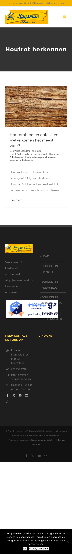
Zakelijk (50, 440)
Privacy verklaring (39, 548)
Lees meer (15, 200)
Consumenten (38, 440)
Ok (25, 548)
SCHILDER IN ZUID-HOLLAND (52, 300)
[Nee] (67, 541)
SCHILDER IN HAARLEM (50, 269)
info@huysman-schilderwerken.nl (46, 3)
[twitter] (13, 395)
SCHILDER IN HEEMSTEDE (50, 284)
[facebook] (7, 395)
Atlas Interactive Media (49, 436)
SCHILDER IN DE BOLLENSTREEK (52, 316)
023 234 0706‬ (19, 368)
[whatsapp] (7, 401)
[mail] (26, 395)
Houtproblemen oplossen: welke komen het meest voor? (34, 140)
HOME (45, 256)
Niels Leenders (22, 151)
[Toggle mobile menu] (65, 16)
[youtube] (20, 395)
